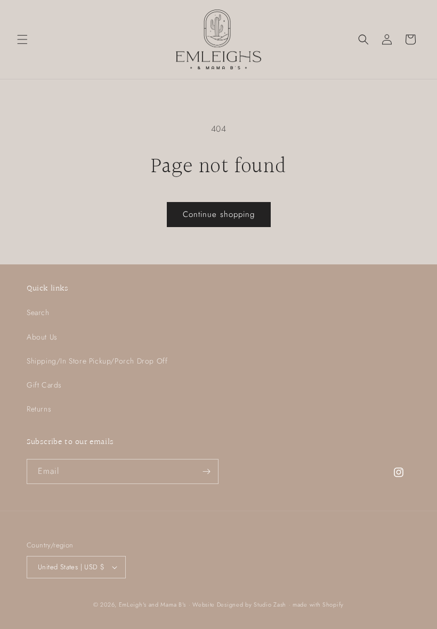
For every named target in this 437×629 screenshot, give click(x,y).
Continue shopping (219, 214)
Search (38, 312)
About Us (42, 337)
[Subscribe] (206, 471)
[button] (22, 39)
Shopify (333, 604)
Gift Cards (44, 385)
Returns (39, 409)
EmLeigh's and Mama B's (152, 604)
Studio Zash (270, 604)
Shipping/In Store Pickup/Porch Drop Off (97, 361)
